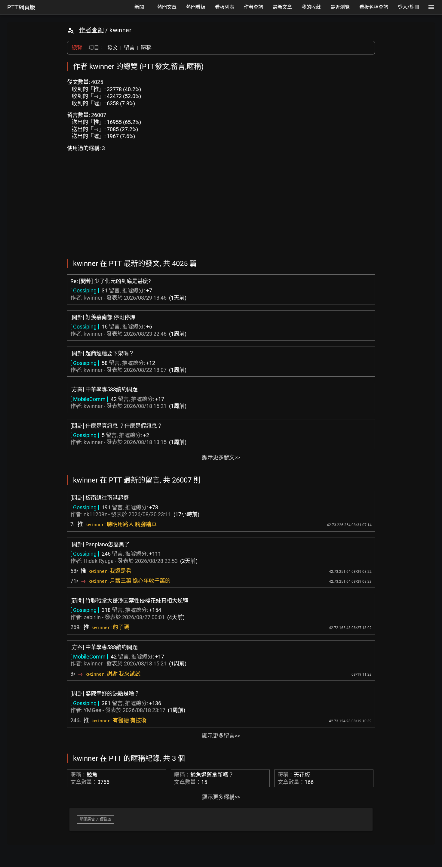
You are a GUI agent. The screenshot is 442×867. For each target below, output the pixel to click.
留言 (129, 48)
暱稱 (146, 48)
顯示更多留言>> (221, 736)
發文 (112, 48)
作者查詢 (91, 30)
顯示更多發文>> (221, 457)
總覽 (77, 48)
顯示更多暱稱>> (221, 797)
